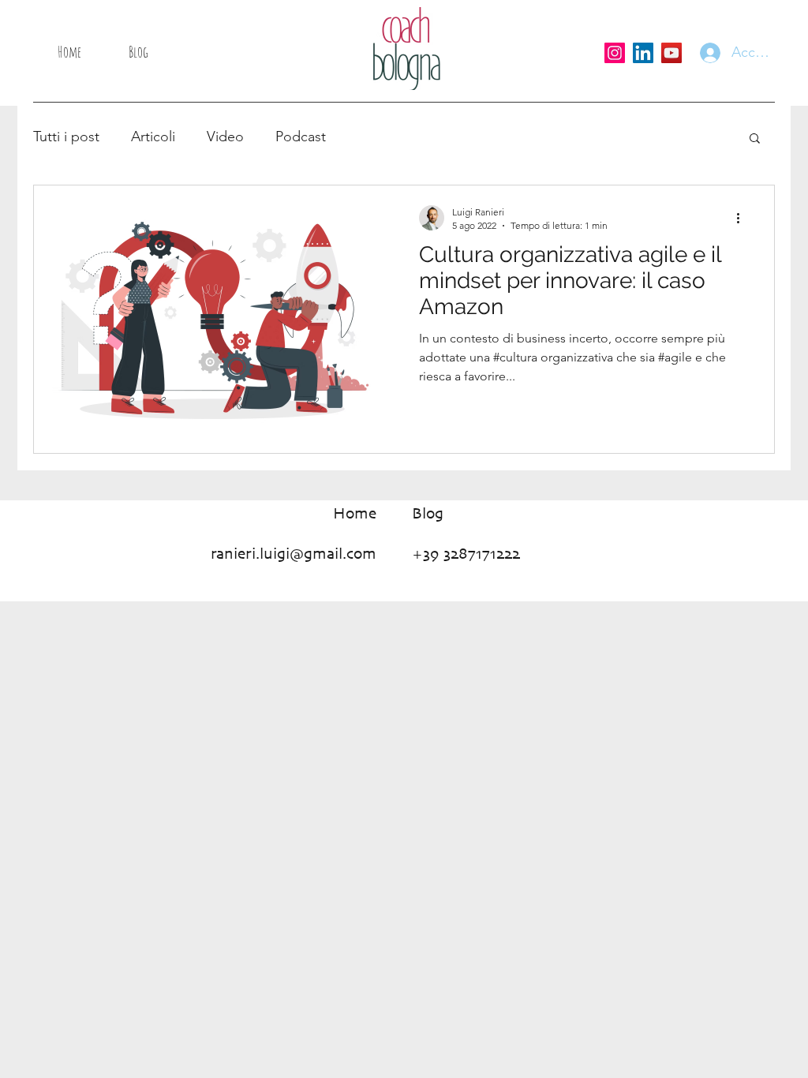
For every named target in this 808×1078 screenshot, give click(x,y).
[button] (754, 139)
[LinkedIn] (643, 53)
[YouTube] (671, 53)
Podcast (300, 136)
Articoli (153, 136)
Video (225, 136)
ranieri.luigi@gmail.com (293, 554)
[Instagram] (614, 53)
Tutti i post (66, 136)
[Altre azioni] (743, 217)
